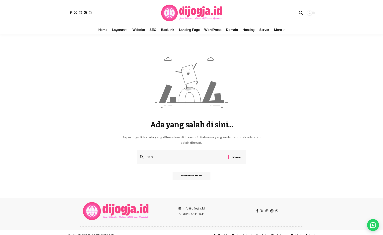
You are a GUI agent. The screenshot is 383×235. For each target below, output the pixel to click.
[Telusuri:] (186, 157)
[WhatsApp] (90, 12)
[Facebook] (71, 12)
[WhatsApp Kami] (373, 225)
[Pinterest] (85, 12)
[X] (75, 12)
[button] (301, 13)
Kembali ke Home (191, 175)
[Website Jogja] (191, 13)
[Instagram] (80, 12)
